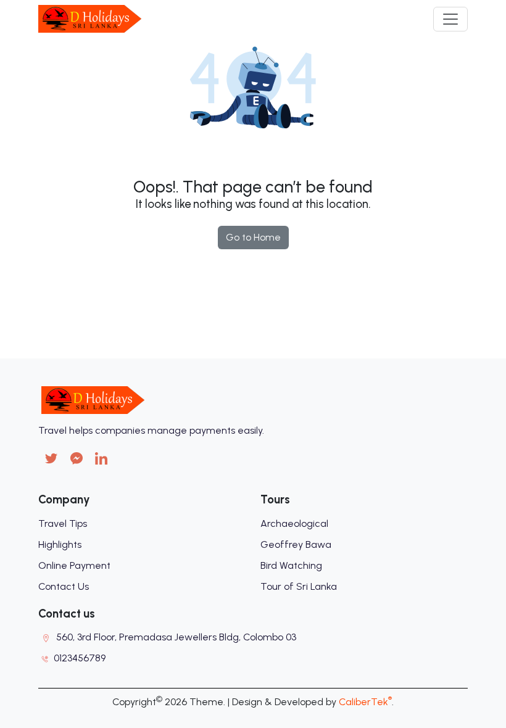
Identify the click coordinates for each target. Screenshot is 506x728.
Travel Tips (62, 523)
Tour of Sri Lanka (298, 586)
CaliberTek (365, 702)
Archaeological (294, 523)
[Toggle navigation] (450, 19)
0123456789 (80, 658)
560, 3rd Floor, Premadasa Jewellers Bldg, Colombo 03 (176, 637)
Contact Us (63, 586)
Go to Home (253, 237)
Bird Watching (291, 565)
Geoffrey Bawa (295, 544)
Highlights (59, 544)
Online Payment (74, 565)
